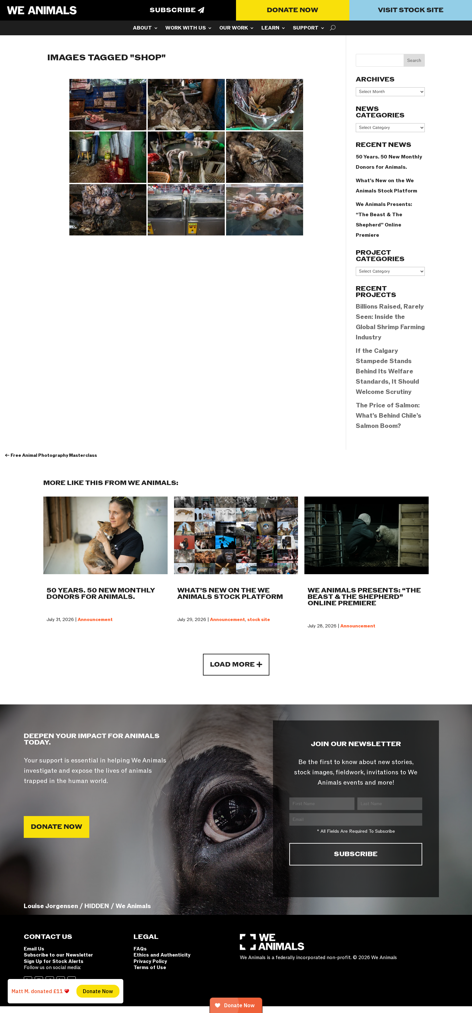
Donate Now (292, 10)
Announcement (95, 620)
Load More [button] (232, 664)
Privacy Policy (150, 961)
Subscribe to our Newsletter (58, 955)
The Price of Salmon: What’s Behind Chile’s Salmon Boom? (388, 415)
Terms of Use (150, 967)
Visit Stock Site (410, 10)
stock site (258, 620)
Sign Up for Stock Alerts (53, 961)
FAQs (140, 949)
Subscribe (173, 10)
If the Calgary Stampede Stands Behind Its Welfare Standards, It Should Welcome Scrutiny (387, 371)
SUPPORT (306, 28)
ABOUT (142, 28)
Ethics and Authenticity (162, 955)
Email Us (34, 949)
